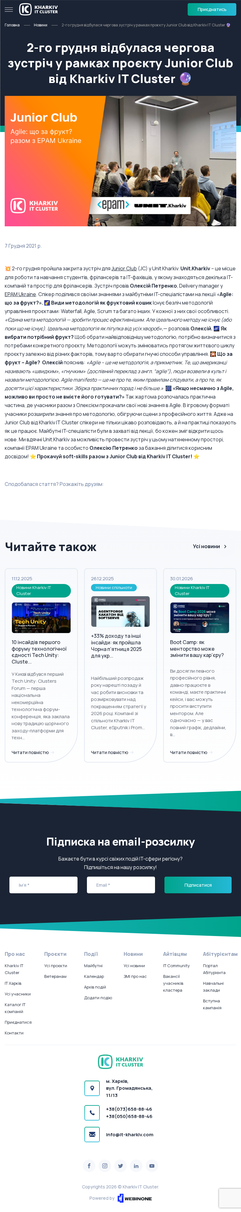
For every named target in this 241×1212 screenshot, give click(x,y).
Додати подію (98, 997)
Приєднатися (18, 1022)
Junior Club (124, 268)
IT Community (176, 965)
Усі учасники (18, 994)
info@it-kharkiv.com (129, 1134)
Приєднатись (212, 9)
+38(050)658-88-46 (129, 1116)
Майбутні (93, 965)
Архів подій (95, 987)
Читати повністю (31, 752)
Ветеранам (55, 976)
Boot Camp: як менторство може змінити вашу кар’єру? (197, 649)
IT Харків (13, 983)
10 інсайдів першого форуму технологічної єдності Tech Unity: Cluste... (39, 652)
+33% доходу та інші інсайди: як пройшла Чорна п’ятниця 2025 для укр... (116, 645)
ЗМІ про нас (135, 976)
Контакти (14, 1033)
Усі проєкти (55, 965)
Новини (40, 25)
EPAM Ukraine (20, 294)
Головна (12, 25)
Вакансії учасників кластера (173, 983)
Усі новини (206, 546)
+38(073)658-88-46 (129, 1109)
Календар (94, 976)
